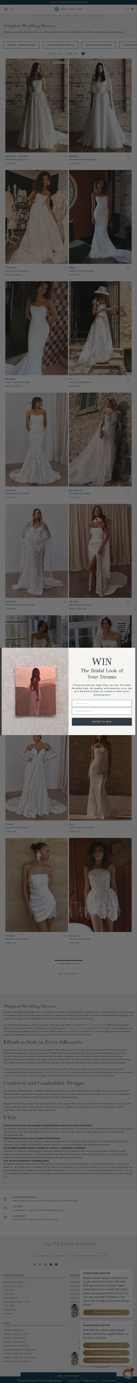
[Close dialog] (131, 651)
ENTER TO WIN (101, 721)
